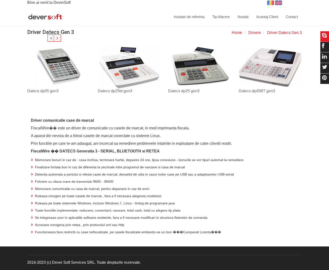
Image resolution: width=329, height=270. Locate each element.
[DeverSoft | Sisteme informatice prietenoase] (45, 17)
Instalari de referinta (189, 17)
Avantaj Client (267, 17)
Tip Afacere (221, 17)
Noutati (243, 17)
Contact (292, 17)
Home (237, 33)
